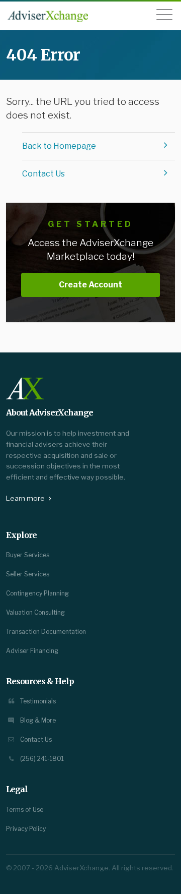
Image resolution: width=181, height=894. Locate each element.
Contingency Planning (37, 593)
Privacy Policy (26, 828)
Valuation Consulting (35, 612)
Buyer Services (27, 555)
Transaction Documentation (46, 631)
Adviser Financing (32, 650)
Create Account (90, 284)
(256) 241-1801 (41, 758)
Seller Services (27, 574)
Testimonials (37, 701)
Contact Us (43, 173)
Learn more (26, 498)
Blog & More (37, 720)
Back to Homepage (59, 146)
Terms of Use (24, 809)
